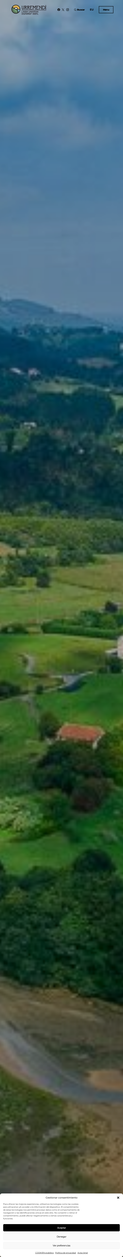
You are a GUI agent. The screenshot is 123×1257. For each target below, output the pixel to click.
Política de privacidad (65, 1253)
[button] (118, 1197)
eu (92, 9)
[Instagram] (67, 9)
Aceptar (61, 1227)
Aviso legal (83, 1253)
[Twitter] (63, 9)
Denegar (61, 1236)
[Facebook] (58, 9)
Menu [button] (106, 9)
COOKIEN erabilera (44, 1253)
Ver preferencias (61, 1245)
